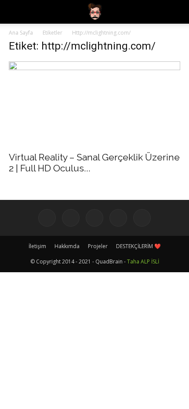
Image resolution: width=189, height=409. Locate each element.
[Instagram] (71, 218)
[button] (176, 12)
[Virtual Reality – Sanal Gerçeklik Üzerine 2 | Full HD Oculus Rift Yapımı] (94, 103)
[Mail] (118, 218)
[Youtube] (142, 218)
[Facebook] (47, 218)
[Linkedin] (94, 218)
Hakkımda (67, 246)
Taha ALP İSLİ (143, 261)
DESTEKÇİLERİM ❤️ (138, 246)
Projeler (98, 246)
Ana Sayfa (21, 32)
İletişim (37, 246)
